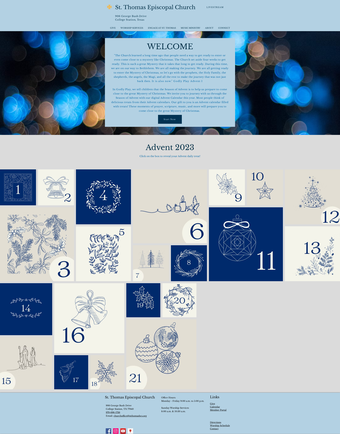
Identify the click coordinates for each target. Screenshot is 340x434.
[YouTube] (123, 431)
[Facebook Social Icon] (108, 431)
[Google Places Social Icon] (130, 431)
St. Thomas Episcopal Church (155, 7)
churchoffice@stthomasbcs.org (130, 416)
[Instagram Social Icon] (115, 431)
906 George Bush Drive (131, 16)
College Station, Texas (129, 19)
